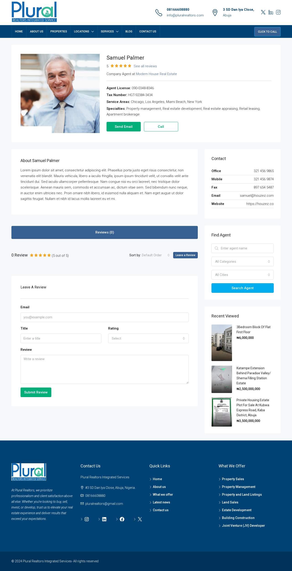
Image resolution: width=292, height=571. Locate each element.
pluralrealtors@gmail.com (104, 504)
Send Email (124, 127)
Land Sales (230, 502)
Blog (128, 31)
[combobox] (155, 255)
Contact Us (147, 31)
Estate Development (236, 510)
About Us (36, 31)
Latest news (161, 502)
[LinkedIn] (102, 519)
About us (159, 487)
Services (107, 31)
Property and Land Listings (242, 494)
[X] (138, 519)
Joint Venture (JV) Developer (243, 525)
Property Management (238, 487)
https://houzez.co (260, 204)
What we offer (163, 494)
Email (25, 307)
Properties (58, 31)
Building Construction (238, 518)
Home (19, 31)
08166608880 (178, 10)
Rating (113, 328)
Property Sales (233, 479)
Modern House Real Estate (156, 74)
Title (24, 328)
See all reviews (145, 66)
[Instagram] (85, 519)
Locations (81, 31)
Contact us (161, 510)
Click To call (267, 31)
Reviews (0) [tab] (104, 232)
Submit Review (36, 392)
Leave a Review (185, 255)
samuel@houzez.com (257, 196)
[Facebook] (120, 519)
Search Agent (243, 288)
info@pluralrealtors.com (185, 15)
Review (26, 350)
